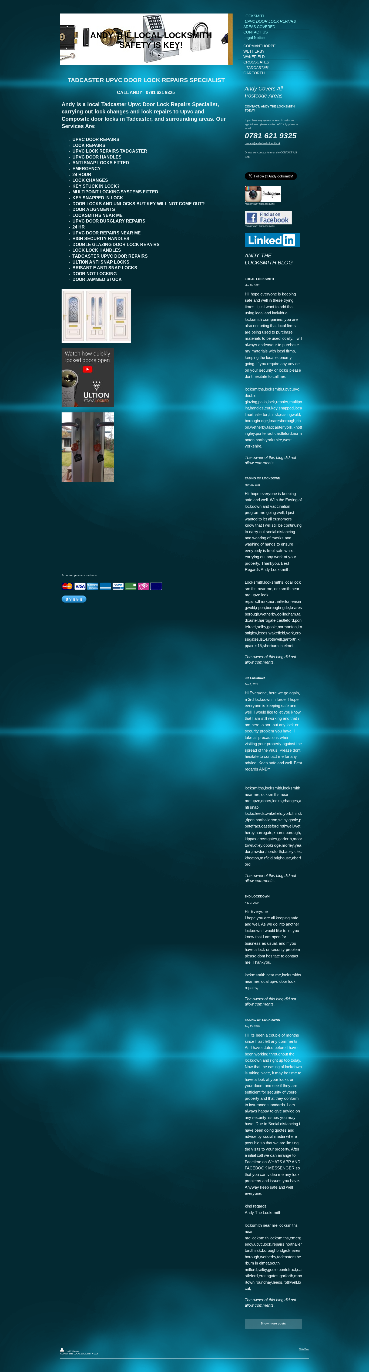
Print (68, 1351)
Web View (304, 1349)
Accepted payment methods (79, 575)
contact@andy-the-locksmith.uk (262, 143)
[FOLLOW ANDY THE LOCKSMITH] (263, 194)
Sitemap (75, 1351)
